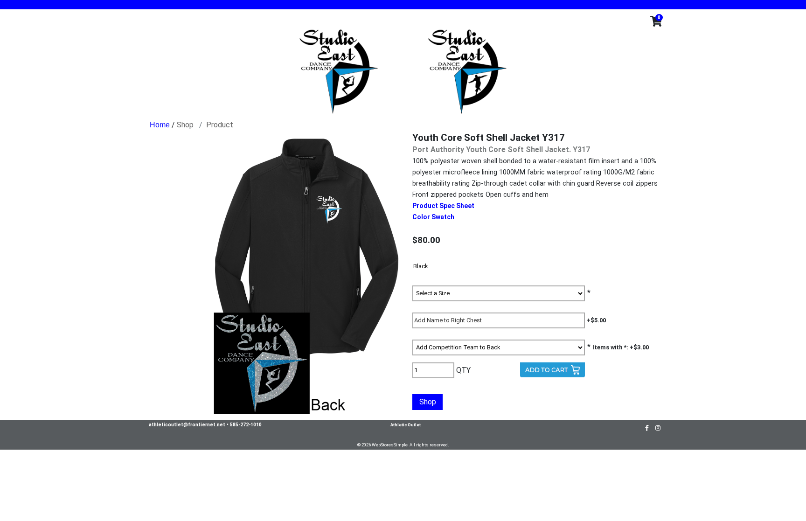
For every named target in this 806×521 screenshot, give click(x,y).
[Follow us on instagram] (657, 427)
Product (219, 124)
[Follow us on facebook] (647, 427)
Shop (185, 124)
